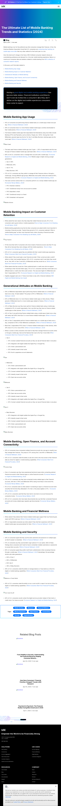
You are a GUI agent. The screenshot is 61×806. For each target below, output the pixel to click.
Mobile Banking (19, 608)
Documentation (4, 776)
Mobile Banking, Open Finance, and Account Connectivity (21, 77)
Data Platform (4, 749)
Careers (33, 772)
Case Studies (4, 769)
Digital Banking (28, 615)
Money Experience (20, 611)
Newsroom (34, 774)
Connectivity (46, 611)
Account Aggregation (5, 754)
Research (31, 608)
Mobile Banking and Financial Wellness (16, 80)
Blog (7, 40)
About (33, 769)
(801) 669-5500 (4, 741)
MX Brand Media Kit (36, 779)
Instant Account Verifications (7, 761)
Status (2, 781)
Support (3, 779)
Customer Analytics (5, 759)
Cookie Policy (17, 802)
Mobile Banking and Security (13, 83)
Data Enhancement (5, 756)
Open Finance (34, 611)
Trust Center (4, 774)
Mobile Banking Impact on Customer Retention (18, 71)
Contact (33, 781)
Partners (33, 776)
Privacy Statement (28, 802)
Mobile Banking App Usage (12, 69)
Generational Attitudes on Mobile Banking (16, 74)
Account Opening (35, 749)
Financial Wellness (43, 608)
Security (17, 615)
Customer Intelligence (36, 756)
